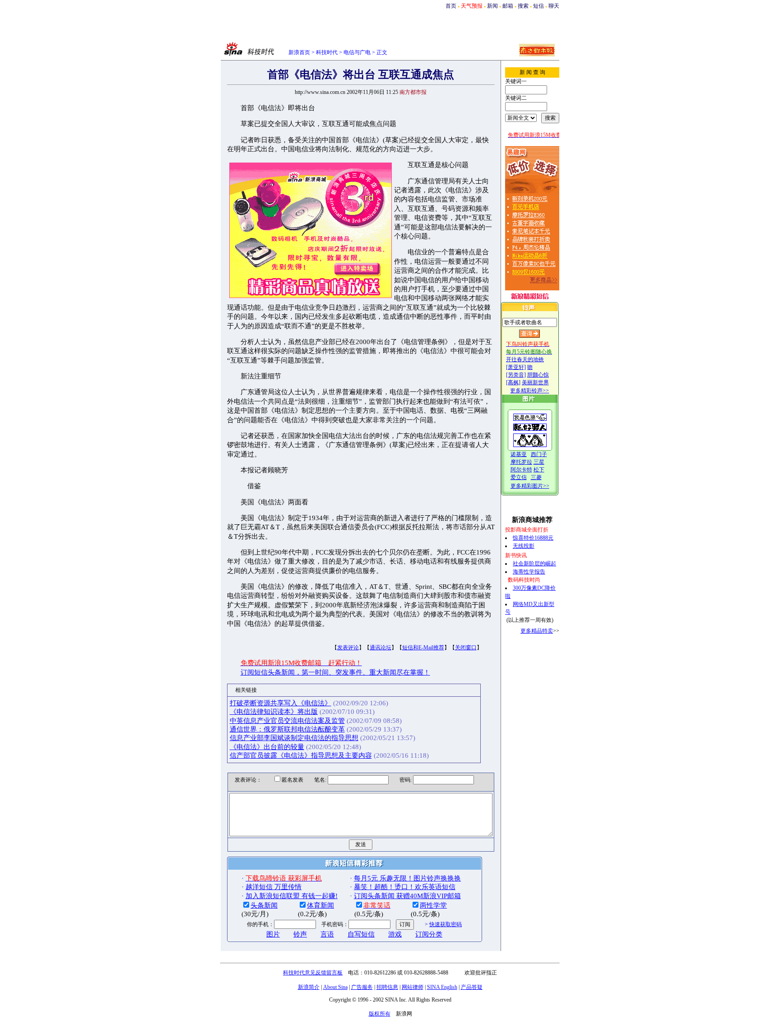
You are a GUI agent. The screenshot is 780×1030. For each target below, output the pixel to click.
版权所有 (379, 1014)
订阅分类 (428, 934)
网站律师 (412, 987)
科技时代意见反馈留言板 (313, 972)
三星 (539, 462)
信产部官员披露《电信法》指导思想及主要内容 (301, 755)
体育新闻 (320, 905)
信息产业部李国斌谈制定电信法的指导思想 (294, 737)
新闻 (492, 6)
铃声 (300, 934)
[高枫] (513, 382)
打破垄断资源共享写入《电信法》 (280, 703)
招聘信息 (387, 987)
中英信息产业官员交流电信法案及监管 (287, 720)
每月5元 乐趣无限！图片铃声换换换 (407, 878)
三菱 (536, 477)
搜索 (523, 6)
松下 (539, 469)
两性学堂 (433, 905)
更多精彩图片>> (530, 486)
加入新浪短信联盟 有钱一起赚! (292, 896)
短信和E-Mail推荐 (423, 647)
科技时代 (327, 52)
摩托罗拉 (521, 462)
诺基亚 (519, 454)
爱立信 (519, 477)
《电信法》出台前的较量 (267, 746)
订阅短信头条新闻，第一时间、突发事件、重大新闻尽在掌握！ (335, 672)
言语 (327, 934)
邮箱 (507, 6)
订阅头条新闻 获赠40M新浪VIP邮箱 (407, 896)
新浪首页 (299, 52)
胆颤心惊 (538, 375)
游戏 (395, 934)
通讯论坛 (380, 647)
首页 (451, 6)
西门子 (539, 454)
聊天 (553, 6)
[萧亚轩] (516, 367)
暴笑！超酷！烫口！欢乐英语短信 (404, 886)
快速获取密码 (445, 924)
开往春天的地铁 (525, 359)
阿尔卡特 (521, 469)
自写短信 (361, 934)
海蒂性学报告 (529, 572)
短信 (538, 6)
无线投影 (523, 546)
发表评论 (348, 647)
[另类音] (516, 375)
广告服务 (362, 987)
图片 (273, 934)
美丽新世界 (535, 382)
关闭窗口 (466, 647)
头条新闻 (264, 905)
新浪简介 (309, 987)
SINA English (442, 987)
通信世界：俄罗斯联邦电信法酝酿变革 (287, 729)
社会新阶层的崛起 (534, 563)
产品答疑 (472, 987)
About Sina (335, 987)
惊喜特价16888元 (533, 538)
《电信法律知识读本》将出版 (274, 711)
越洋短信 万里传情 (274, 886)
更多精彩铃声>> (529, 390)
